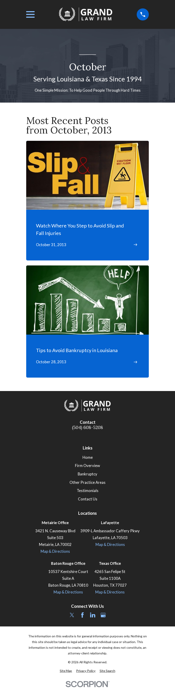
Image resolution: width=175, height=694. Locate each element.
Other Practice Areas (87, 482)
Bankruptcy (87, 474)
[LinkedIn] (92, 615)
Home (87, 457)
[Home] (85, 14)
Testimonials (87, 490)
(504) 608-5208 (87, 427)
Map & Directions (55, 551)
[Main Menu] (30, 14)
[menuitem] (66, 671)
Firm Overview (87, 465)
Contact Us (87, 499)
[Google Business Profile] (103, 615)
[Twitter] (72, 615)
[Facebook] (82, 615)
